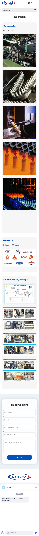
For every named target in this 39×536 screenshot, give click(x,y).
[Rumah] (19, 479)
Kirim (19, 457)
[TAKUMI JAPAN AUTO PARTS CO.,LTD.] (8, 3)
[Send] (36, 532)
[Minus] (36, 487)
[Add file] (2, 532)
